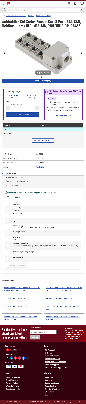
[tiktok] (27, 358)
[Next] (81, 53)
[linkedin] (11, 358)
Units (8, 101)
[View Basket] (81, 3)
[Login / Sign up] (75, 3)
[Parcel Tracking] (69, 3)
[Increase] (37, 108)
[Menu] (3, 3)
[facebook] (23, 358)
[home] (2, 16)
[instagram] (19, 358)
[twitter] (7, 358)
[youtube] (15, 358)
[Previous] (4, 53)
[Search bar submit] (82, 10)
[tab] (43, 173)
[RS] (8, 3)
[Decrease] (8, 108)
